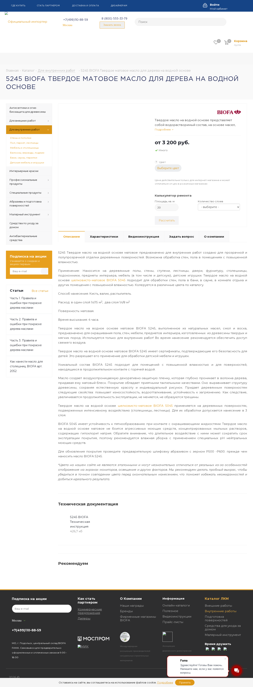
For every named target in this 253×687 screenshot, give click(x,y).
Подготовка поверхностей (216, 618)
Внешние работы (218, 605)
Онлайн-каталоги (176, 605)
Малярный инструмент (223, 635)
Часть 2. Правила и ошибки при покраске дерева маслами (26, 324)
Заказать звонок (112, 24)
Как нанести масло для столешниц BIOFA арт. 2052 (26, 366)
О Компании (131, 599)
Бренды (126, 611)
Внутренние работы (220, 611)
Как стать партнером (87, 600)
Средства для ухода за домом (223, 627)
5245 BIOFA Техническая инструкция (80, 521)
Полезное (170, 611)
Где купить (18, 6)
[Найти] (221, 22)
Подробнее (163, 129)
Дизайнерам (119, 6)
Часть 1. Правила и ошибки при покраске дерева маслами (26, 303)
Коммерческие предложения (90, 611)
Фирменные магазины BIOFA (138, 618)
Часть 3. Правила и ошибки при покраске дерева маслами (26, 345)
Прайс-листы (172, 622)
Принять (185, 682)
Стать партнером (48, 6)
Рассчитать (167, 220)
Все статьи (40, 291)
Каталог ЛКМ (217, 599)
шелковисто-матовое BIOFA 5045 (98, 280)
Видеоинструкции (176, 616)
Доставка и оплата (85, 6)
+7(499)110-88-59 (75, 20)
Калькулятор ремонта (173, 195)
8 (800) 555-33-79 (114, 19)
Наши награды (132, 605)
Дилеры (84, 618)
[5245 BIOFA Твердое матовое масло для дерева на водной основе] (105, 158)
